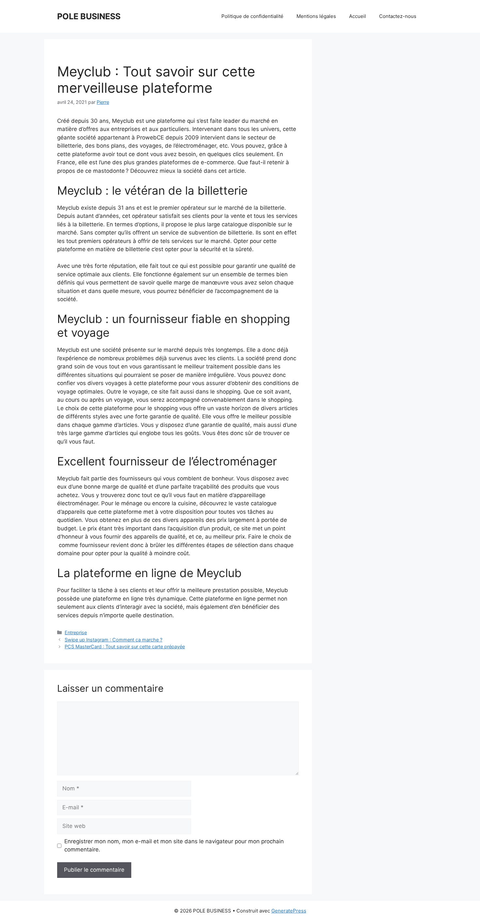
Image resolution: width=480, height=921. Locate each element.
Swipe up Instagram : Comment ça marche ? (113, 639)
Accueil (357, 16)
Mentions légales (316, 16)
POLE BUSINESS (88, 16)
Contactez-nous (397, 16)
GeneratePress (288, 911)
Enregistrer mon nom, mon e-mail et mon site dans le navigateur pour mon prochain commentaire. (174, 845)
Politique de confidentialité (252, 16)
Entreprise (76, 632)
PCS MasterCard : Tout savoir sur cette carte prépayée (125, 646)
